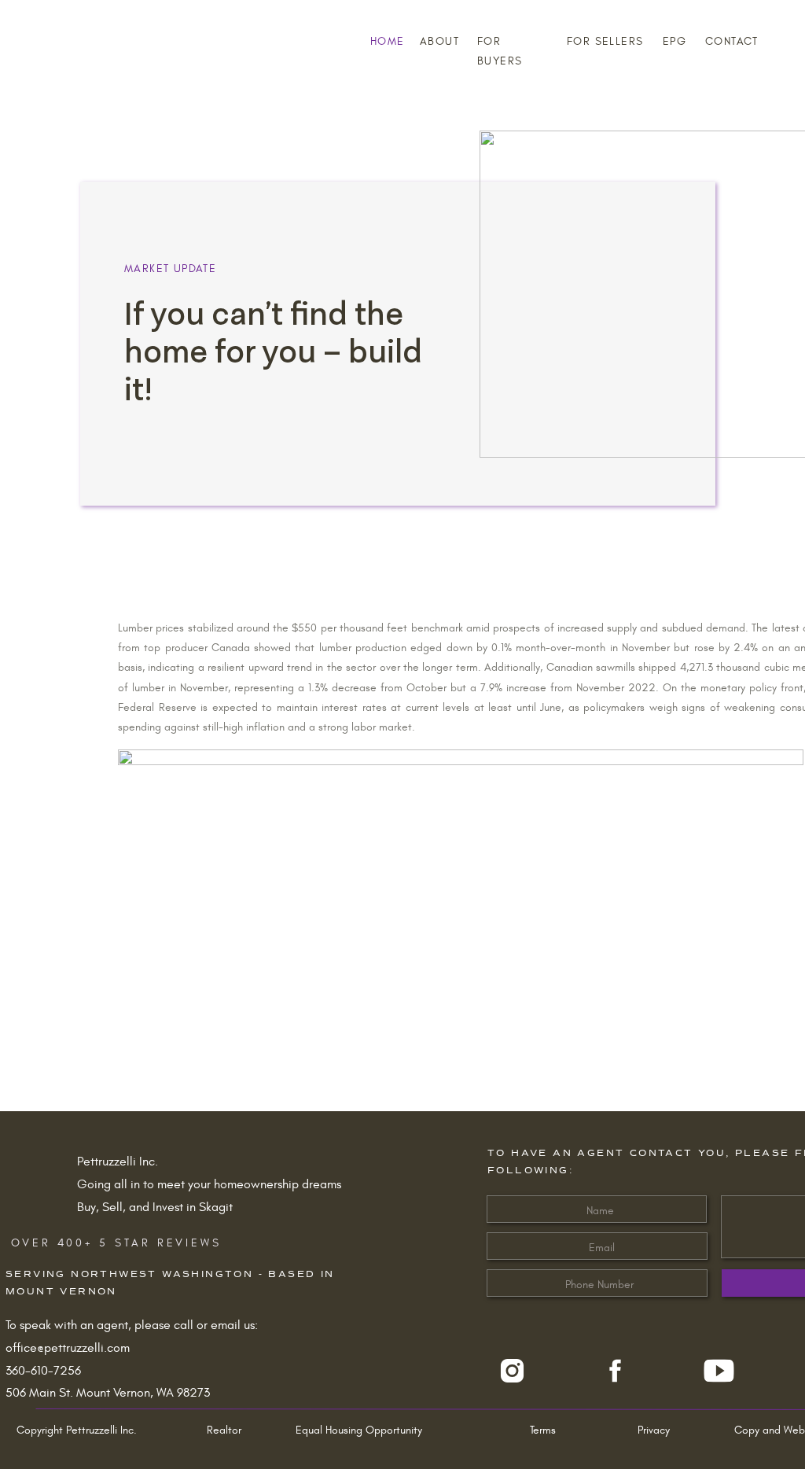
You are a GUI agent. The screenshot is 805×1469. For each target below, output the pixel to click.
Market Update (170, 268)
